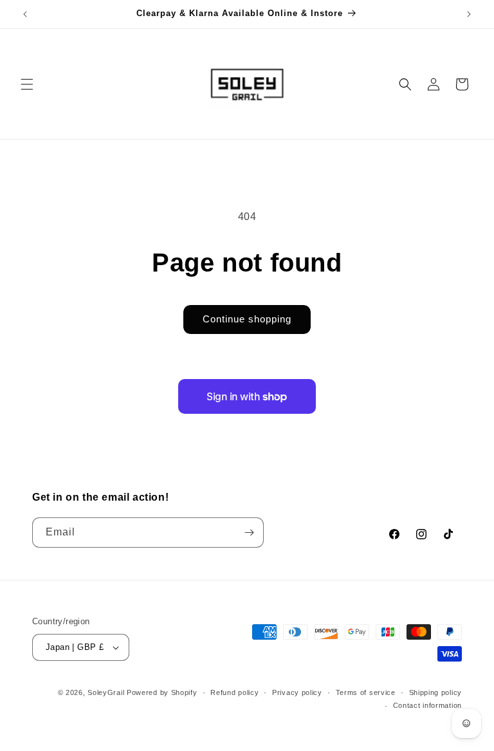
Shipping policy (435, 692)
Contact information (427, 705)
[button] (27, 84)
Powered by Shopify (162, 692)
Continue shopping (247, 318)
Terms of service (366, 692)
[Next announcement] (469, 14)
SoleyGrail (105, 692)
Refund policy (234, 692)
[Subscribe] (249, 532)
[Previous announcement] (25, 14)
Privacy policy (297, 692)
